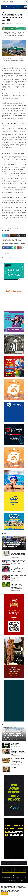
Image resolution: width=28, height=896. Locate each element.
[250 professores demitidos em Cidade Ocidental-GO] (6, 562)
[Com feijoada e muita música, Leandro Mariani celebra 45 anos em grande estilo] (6, 751)
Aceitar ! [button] (4, 893)
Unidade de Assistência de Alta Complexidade (15, 243)
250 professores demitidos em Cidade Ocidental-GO (18, 561)
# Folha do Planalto (13, 12)
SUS (3, 243)
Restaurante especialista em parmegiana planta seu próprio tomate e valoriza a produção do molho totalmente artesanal (18, 585)
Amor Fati (13, 767)
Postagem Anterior (5, 286)
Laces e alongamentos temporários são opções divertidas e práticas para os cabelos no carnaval (18, 569)
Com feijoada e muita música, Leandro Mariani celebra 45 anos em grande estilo (18, 752)
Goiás (15, 239)
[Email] (20, 247)
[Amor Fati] (6, 769)
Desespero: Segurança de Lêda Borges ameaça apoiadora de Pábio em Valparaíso (14, 544)
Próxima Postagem (22, 286)
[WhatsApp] (15, 247)
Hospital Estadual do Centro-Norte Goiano (11, 240)
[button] (1, 2)
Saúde (11, 241)
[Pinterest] (18, 247)
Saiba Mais (15, 891)
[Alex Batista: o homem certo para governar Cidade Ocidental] (6, 577)
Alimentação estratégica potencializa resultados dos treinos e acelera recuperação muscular (18, 760)
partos (8, 241)
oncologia (4, 241)
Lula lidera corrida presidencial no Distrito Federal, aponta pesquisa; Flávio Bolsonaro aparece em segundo (13, 733)
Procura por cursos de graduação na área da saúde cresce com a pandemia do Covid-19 (18, 554)
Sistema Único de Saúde (19, 241)
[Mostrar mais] (23, 247)
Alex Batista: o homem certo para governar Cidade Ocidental (18, 577)
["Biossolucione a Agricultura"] (6, 745)
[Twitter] (12, 247)
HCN (18, 239)
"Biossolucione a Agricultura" (15, 744)
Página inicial (5, 12)
